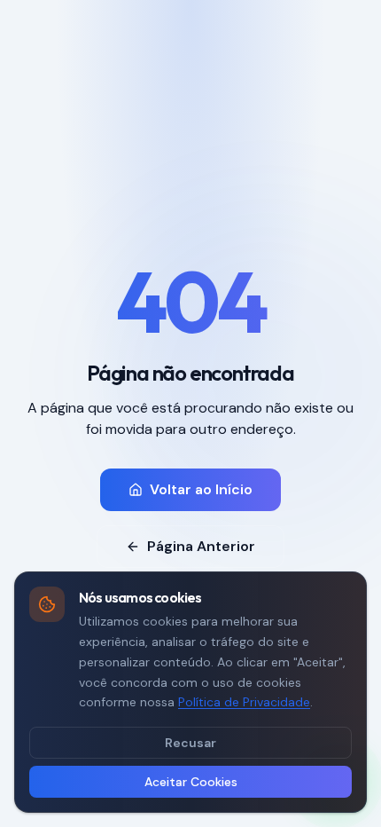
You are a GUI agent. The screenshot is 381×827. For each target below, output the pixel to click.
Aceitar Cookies (190, 782)
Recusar (190, 743)
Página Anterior (201, 546)
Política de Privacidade (244, 702)
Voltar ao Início (201, 489)
